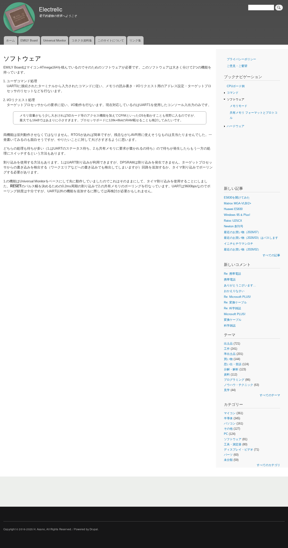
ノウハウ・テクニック (238, 385)
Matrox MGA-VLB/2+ (237, 203)
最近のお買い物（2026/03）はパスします (251, 237)
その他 (228, 428)
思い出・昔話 (232, 364)
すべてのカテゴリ (268, 465)
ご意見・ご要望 (237, 66)
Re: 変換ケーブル (235, 302)
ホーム (10, 40)
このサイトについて (111, 40)
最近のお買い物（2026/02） (242, 249)
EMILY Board (29, 40)
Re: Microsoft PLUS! (237, 296)
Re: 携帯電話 (232, 273)
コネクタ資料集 (82, 40)
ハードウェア (235, 126)
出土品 (228, 343)
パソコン (230, 423)
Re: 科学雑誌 (232, 308)
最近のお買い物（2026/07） (242, 232)
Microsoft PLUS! (234, 314)
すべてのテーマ (270, 395)
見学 (227, 390)
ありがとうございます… (240, 285)
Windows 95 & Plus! (237, 215)
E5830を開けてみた (237, 197)
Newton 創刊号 (233, 226)
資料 (227, 374)
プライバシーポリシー (241, 59)
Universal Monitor (54, 40)
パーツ (228, 454)
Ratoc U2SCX (233, 220)
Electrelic (50, 9)
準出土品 (230, 354)
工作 (227, 348)
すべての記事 (271, 255)
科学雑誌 (230, 325)
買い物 (228, 359)
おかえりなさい (234, 291)
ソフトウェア (235, 99)
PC (226, 433)
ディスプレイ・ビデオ (238, 449)
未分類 (228, 460)
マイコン (230, 413)
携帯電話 (230, 279)
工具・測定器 (232, 444)
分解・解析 (231, 369)
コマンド (232, 92)
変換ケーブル (232, 319)
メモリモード (238, 106)
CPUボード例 (236, 86)
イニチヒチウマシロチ (238, 243)
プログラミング (234, 379)
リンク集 (135, 40)
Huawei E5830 (233, 209)
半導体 (228, 418)
